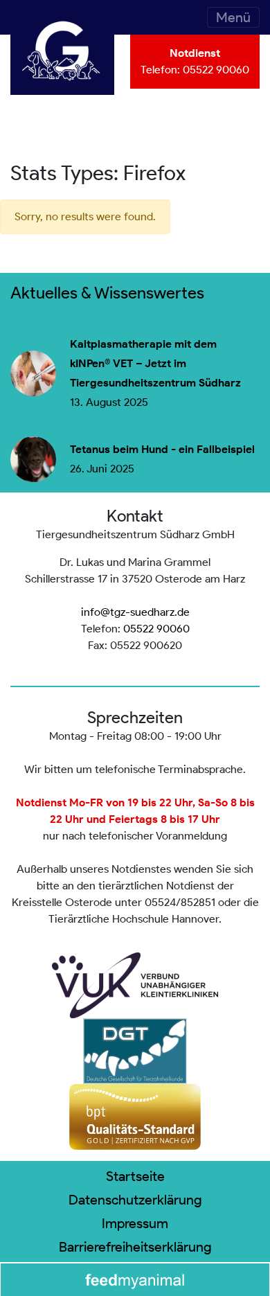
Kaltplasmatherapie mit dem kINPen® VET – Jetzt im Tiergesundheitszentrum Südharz (155, 364)
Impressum (135, 1223)
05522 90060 (216, 69)
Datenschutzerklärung (135, 1199)
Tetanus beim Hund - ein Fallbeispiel (162, 449)
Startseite (135, 1176)
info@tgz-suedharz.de (135, 612)
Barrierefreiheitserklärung (135, 1247)
